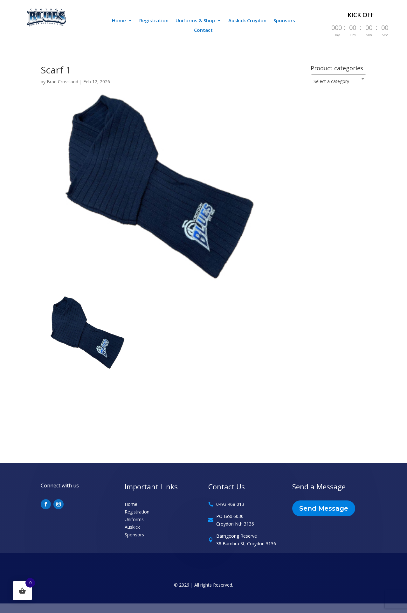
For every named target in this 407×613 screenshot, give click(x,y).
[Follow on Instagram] (58, 504)
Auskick (132, 527)
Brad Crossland (62, 82)
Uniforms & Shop (195, 21)
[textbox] (338, 81)
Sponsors (284, 21)
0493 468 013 (230, 504)
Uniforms (134, 519)
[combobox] (338, 78)
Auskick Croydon (247, 21)
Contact (203, 30)
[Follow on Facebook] (46, 504)
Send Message (323, 508)
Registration (154, 21)
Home (119, 21)
